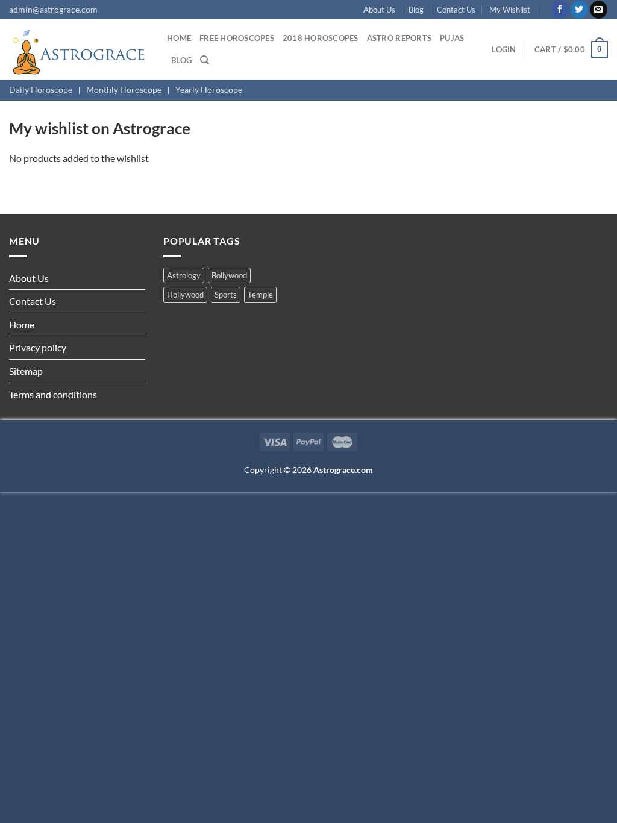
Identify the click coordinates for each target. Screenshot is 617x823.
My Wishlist (509, 9)
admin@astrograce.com (53, 9)
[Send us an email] (598, 10)
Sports (226, 294)
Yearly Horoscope (208, 89)
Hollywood (185, 294)
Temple (260, 294)
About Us (379, 9)
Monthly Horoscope (123, 89)
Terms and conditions (53, 394)
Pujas (452, 38)
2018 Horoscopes (321, 38)
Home (179, 38)
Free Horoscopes (236, 38)
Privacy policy (37, 347)
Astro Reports (399, 38)
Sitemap (26, 371)
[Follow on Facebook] (560, 10)
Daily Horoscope (40, 89)
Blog (416, 9)
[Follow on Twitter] (579, 10)
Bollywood (229, 275)
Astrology (184, 275)
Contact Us (456, 9)
